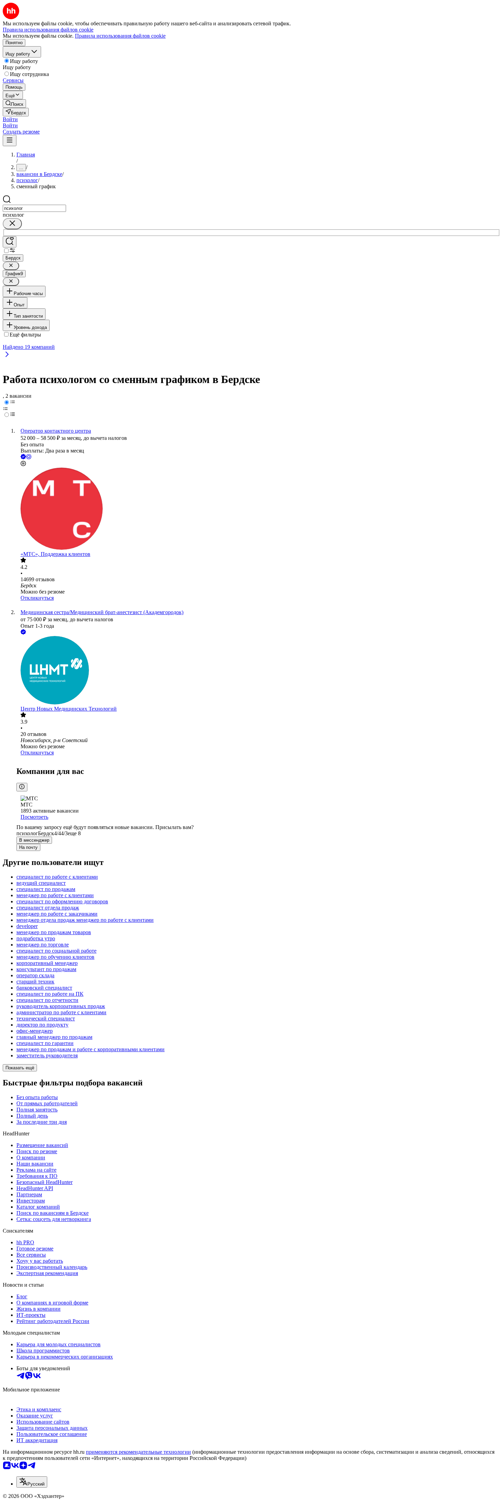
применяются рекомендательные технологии (138, 1452)
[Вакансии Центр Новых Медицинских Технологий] (258, 671)
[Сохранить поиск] (9, 241)
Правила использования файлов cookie (120, 36)
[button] (10, 119)
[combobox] (34, 208)
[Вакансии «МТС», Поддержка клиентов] (258, 509)
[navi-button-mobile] (9, 140)
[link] (14, 103)
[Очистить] (12, 223)
